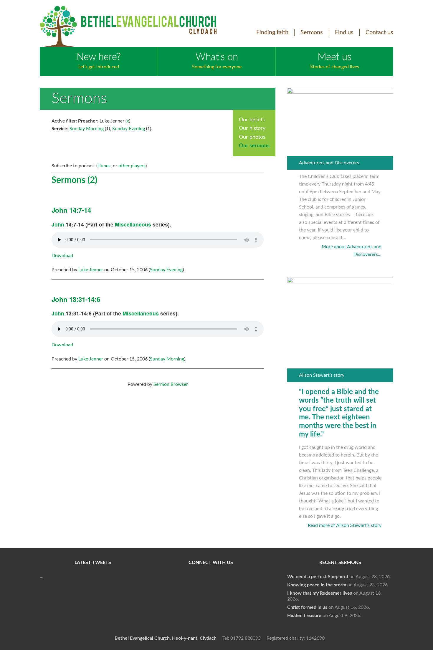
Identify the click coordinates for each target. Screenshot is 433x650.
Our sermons (254, 145)
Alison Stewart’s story (321, 375)
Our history (252, 128)
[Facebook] (167, 582)
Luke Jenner (90, 269)
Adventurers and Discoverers (329, 163)
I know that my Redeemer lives (319, 593)
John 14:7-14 (71, 210)
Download (62, 255)
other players (132, 165)
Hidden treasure (304, 615)
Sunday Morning (87, 128)
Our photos (252, 137)
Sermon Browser (170, 384)
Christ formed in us (307, 607)
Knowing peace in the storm (316, 585)
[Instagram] (230, 582)
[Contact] (251, 582)
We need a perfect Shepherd (317, 576)
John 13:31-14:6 (76, 299)
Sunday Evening (128, 128)
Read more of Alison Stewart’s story (344, 525)
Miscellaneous (133, 224)
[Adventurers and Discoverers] (340, 92)
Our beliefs (252, 120)
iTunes (103, 165)
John (58, 224)
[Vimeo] (209, 582)
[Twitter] (188, 582)
